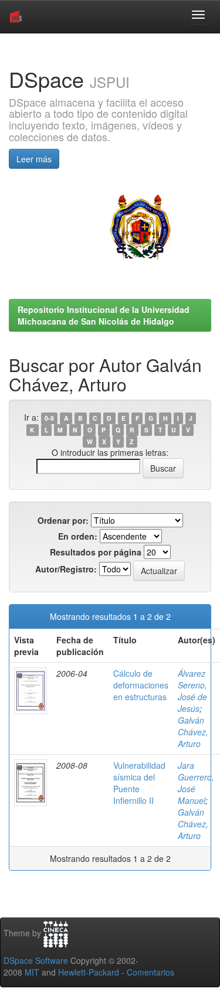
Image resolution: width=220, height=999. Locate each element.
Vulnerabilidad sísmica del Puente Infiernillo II (139, 782)
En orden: (77, 536)
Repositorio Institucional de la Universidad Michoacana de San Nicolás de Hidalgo (103, 315)
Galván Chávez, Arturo (193, 731)
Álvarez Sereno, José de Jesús (192, 690)
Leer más (34, 159)
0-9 (49, 418)
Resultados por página (95, 552)
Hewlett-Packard (88, 972)
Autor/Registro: (66, 569)
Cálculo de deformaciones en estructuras (140, 685)
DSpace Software (36, 960)
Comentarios (150, 972)
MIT (32, 972)
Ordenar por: (63, 520)
